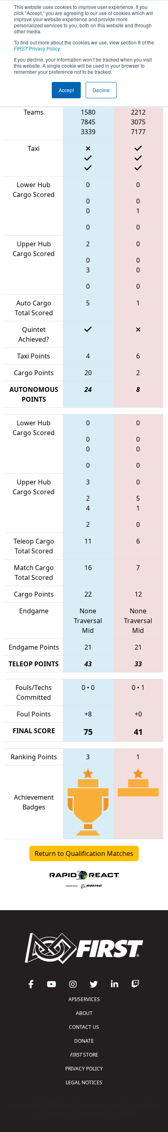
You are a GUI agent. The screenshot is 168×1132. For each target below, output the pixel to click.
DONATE (84, 1040)
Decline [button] (101, 89)
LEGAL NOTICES (84, 1082)
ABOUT (84, 1013)
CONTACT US (84, 1027)
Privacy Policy (37, 48)
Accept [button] (66, 89)
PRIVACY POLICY (84, 1068)
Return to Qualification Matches (84, 853)
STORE (84, 1054)
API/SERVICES (84, 999)
